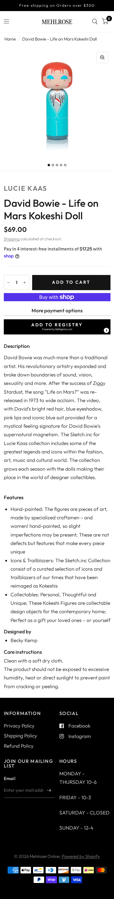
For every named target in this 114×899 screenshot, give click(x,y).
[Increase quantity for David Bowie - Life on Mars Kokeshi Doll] (24, 282)
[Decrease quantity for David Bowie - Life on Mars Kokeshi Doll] (8, 282)
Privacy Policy (19, 726)
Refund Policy (19, 746)
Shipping (12, 238)
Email (9, 778)
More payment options (57, 310)
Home (10, 39)
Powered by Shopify (81, 856)
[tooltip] (106, 330)
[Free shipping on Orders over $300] (57, 5)
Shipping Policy (20, 735)
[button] (57, 326)
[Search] (95, 21)
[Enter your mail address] (49, 790)
